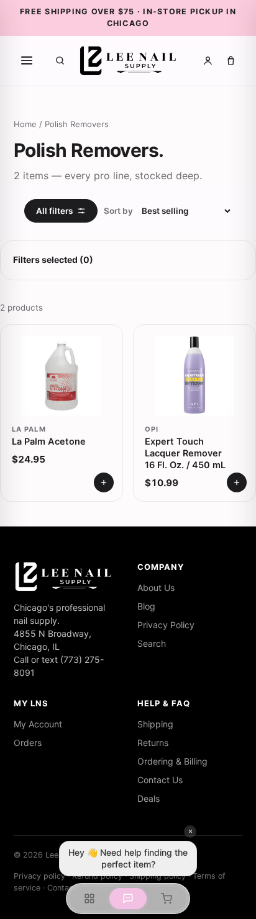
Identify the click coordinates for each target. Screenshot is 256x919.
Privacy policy (39, 876)
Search (151, 643)
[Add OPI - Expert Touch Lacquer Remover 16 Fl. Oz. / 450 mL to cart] (237, 482)
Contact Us (160, 780)
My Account (38, 724)
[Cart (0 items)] (230, 60)
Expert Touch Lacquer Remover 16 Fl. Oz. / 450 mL (185, 453)
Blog (146, 606)
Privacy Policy (165, 624)
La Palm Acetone (49, 441)
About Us (156, 587)
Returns (152, 742)
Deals (148, 798)
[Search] (59, 60)
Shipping (155, 724)
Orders (28, 742)
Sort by (118, 211)
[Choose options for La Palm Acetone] (104, 482)
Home (25, 124)
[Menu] (27, 61)
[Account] (207, 60)
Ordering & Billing (172, 761)
